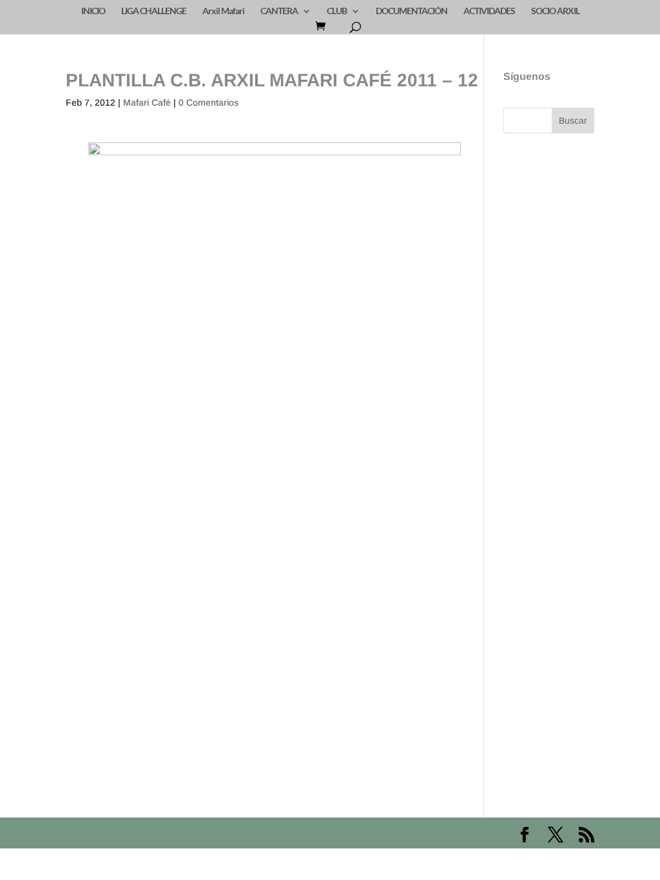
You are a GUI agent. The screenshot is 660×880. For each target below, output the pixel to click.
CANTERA (279, 11)
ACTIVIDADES (489, 11)
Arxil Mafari (223, 11)
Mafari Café (147, 102)
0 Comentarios (208, 102)
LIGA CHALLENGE (153, 11)
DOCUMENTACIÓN (411, 11)
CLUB (337, 11)
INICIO (93, 11)
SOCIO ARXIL (555, 11)
